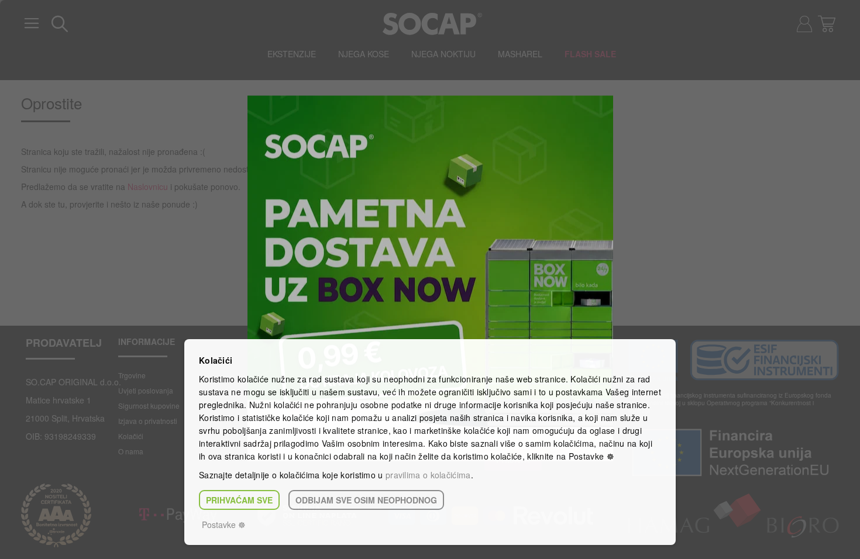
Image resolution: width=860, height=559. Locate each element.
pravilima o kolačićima (428, 475)
